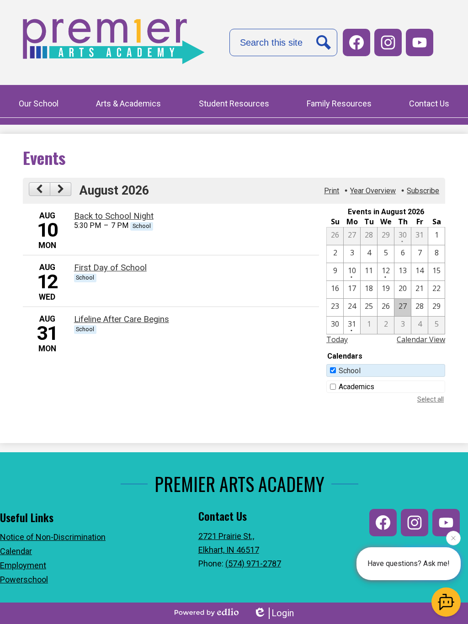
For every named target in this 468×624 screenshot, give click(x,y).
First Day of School (110, 268)
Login (282, 613)
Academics (356, 386)
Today (337, 339)
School (350, 370)
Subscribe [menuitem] (423, 190)
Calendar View (421, 339)
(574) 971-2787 (253, 563)
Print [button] (331, 190)
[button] (38, 104)
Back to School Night (114, 216)
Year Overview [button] (373, 190)
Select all (430, 399)
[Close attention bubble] (453, 538)
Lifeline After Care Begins (121, 319)
